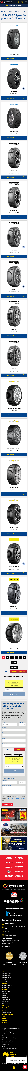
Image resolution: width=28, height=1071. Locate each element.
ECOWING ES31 (14, 171)
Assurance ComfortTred (14, 408)
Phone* (11, 733)
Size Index (4, 1036)
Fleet (3, 1016)
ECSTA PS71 (14, 289)
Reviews (4, 1022)
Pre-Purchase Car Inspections (9, 1048)
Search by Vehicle (7, 973)
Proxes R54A (14, 131)
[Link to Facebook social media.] (14, 1067)
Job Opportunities (6, 1012)
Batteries (4, 995)
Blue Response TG (14, 567)
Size (3, 722)
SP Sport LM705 (14, 606)
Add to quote (10, 58)
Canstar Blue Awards (7, 1042)
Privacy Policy (10, 798)
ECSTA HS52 (14, 250)
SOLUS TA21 (14, 329)
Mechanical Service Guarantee (10, 1034)
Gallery (4, 1020)
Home (4, 11)
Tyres (3, 971)
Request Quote (8, 804)
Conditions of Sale (21, 1063)
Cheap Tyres (5, 1046)
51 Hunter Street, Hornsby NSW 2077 (15, 928)
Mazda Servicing (6, 1032)
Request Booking (7, 1014)
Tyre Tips (4, 981)
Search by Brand (6, 977)
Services (4, 989)
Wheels (4, 983)
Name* (4, 728)
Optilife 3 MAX (14, 527)
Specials (4, 1008)
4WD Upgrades (6, 991)
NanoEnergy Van (14, 52)
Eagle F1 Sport (14, 487)
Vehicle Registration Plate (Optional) (9, 779)
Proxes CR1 (14, 91)
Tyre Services (5, 1002)
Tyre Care (4, 979)
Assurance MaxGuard (14, 448)
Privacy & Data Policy (11, 1063)
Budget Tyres (5, 1044)
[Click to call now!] (18, 2)
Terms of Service (20, 798)
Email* (4, 738)
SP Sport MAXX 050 (14, 646)
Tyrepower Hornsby (15, 5)
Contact (4, 1010)
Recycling (4, 993)
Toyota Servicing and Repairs (9, 1040)
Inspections (5, 997)
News (4, 1018)
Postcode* (5, 743)
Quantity (21, 722)
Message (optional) (7, 785)
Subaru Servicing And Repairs (10, 1038)
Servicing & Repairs (7, 999)
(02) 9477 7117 (10, 932)
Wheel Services (6, 1004)
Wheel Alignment (7, 1006)
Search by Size (6, 975)
